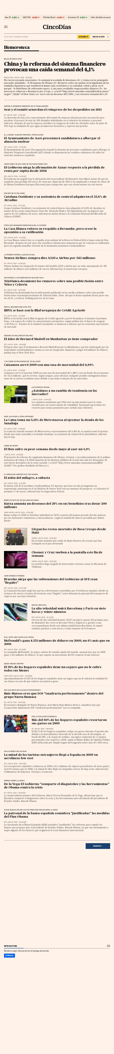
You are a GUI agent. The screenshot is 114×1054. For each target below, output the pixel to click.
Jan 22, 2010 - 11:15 (17, 483)
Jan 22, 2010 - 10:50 (47, 538)
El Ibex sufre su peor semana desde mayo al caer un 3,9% (47, 449)
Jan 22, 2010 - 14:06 (16, 263)
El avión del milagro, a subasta (27, 478)
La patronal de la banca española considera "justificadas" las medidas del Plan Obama (57, 815)
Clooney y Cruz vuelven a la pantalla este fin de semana (67, 554)
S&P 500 (27, 17)
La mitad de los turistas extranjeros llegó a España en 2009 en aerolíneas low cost (51, 757)
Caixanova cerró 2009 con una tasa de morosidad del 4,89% (49, 365)
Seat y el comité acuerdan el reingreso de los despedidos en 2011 (53, 109)
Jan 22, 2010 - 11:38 (14, 455)
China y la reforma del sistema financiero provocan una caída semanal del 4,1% (55, 67)
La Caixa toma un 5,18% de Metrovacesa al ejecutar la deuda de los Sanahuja (54, 422)
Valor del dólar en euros (101, 17)
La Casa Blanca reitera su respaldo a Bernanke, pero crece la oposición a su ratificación (50, 231)
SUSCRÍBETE (83, 37)
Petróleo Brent (49, 17)
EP (5, 115)
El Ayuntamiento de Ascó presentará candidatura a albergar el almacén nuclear (52, 140)
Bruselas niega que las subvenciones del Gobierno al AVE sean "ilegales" (51, 581)
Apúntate (9, 955)
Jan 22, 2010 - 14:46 (17, 176)
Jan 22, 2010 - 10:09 (23, 676)
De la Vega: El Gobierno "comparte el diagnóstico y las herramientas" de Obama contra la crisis (56, 786)
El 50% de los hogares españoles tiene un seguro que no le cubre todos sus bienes (53, 669)
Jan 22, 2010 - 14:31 (16, 206)
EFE (5, 147)
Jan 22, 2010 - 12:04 (42, 400)
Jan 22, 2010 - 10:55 (24, 512)
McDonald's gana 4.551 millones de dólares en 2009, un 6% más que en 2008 (57, 642)
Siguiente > (98, 846)
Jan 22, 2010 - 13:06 (17, 344)
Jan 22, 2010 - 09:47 (16, 702)
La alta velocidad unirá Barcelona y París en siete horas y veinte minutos (69, 610)
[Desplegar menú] (6, 27)
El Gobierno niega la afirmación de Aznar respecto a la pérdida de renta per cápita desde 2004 (54, 169)
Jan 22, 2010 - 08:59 (16, 793)
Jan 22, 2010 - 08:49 (17, 822)
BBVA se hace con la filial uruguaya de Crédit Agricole (44, 310)
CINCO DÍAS (8, 676)
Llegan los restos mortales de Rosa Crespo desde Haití (69, 531)
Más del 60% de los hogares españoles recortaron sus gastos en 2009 (69, 722)
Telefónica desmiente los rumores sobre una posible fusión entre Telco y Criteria (53, 283)
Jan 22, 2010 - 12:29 (16, 370)
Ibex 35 (8, 17)
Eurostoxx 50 (73, 17)
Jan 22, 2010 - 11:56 (16, 429)
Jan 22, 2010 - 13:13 (16, 316)
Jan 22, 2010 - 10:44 (17, 588)
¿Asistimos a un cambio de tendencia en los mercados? (64, 392)
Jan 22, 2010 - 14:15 (17, 238)
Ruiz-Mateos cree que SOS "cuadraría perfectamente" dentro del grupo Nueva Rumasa (53, 695)
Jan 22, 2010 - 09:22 (17, 764)
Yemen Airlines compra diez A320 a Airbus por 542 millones (50, 258)
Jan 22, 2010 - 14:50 (17, 147)
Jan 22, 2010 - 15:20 (16, 115)
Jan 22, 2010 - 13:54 (16, 290)
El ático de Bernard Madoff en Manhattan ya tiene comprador (51, 339)
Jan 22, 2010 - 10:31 (44, 617)
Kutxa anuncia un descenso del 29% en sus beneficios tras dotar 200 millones (55, 505)
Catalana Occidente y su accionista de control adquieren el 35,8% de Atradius (55, 198)
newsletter (10, 946)
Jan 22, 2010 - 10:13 (17, 650)
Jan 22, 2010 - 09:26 (44, 729)
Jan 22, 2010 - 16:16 (23, 78)
